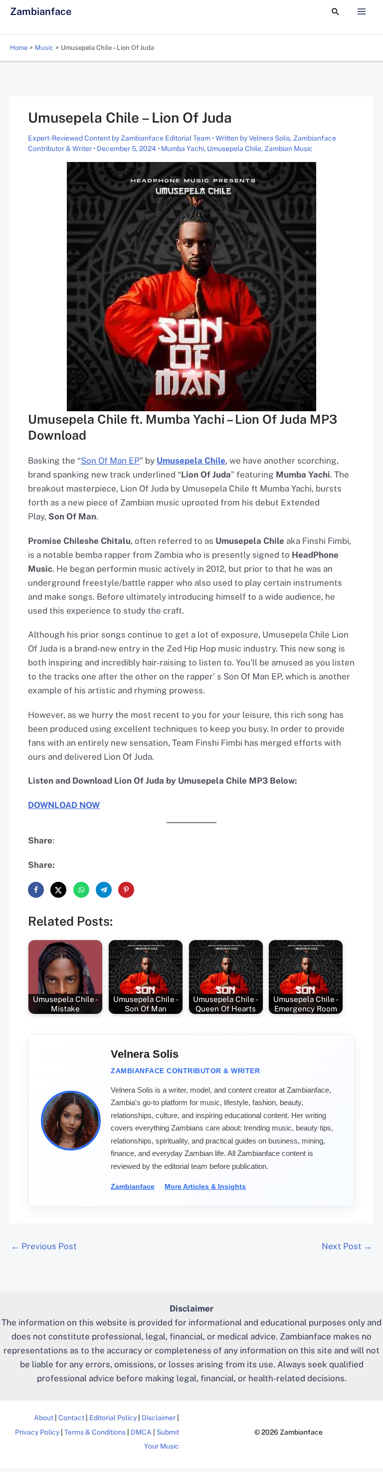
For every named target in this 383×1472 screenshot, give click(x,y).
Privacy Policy (37, 1432)
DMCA (141, 1432)
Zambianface (40, 11)
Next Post (347, 1246)
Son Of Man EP (110, 461)
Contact (71, 1418)
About (43, 1418)
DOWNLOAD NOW (64, 805)
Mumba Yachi (182, 149)
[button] (336, 11)
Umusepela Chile (234, 149)
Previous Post (44, 1246)
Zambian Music (288, 149)
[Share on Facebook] (36, 890)
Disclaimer (159, 1418)
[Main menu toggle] (362, 11)
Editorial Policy (113, 1418)
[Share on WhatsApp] (81, 890)
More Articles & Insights (205, 1186)
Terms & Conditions (95, 1432)
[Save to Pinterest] (126, 890)
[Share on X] (58, 890)
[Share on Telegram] (104, 890)
